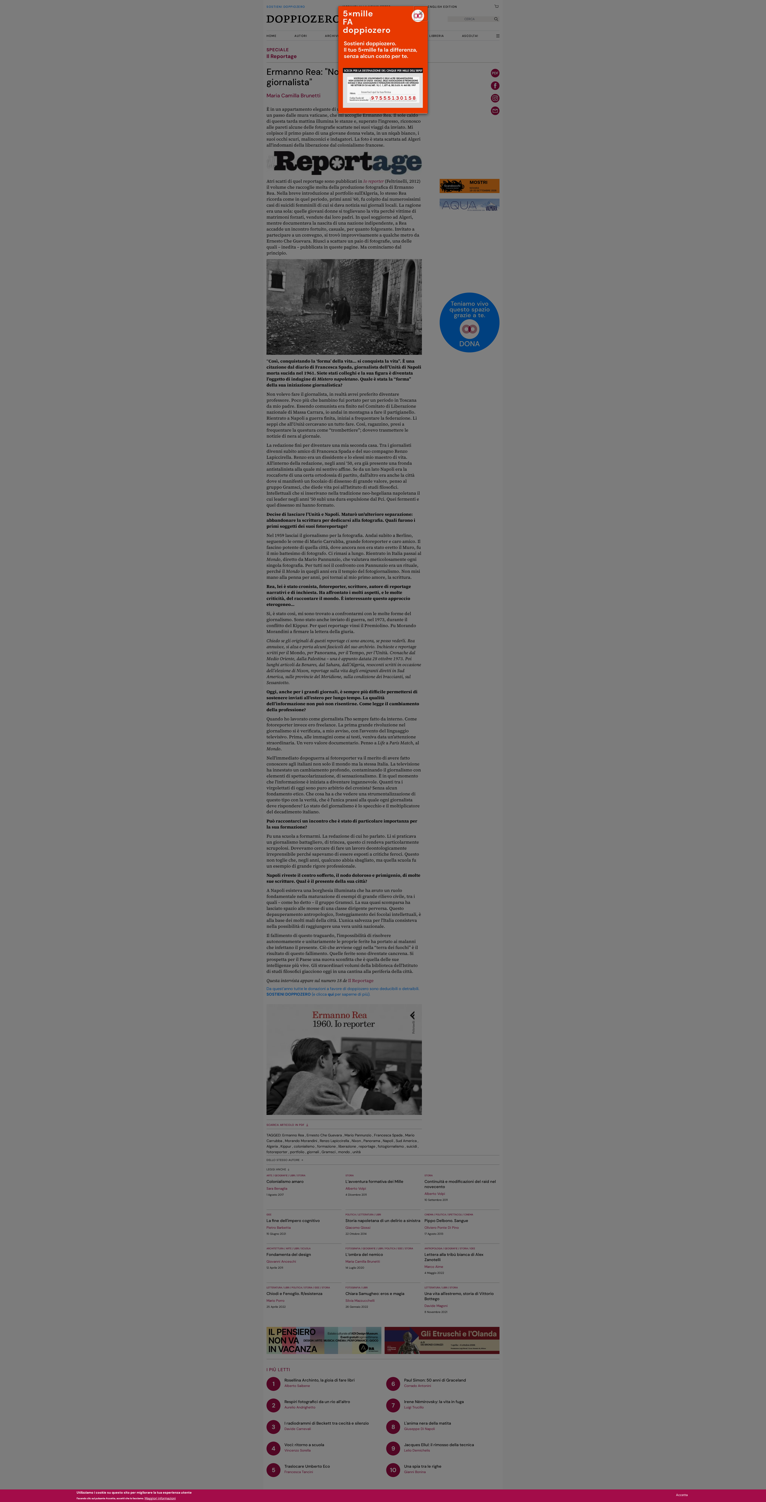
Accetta (682, 1495)
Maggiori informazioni (160, 1498)
